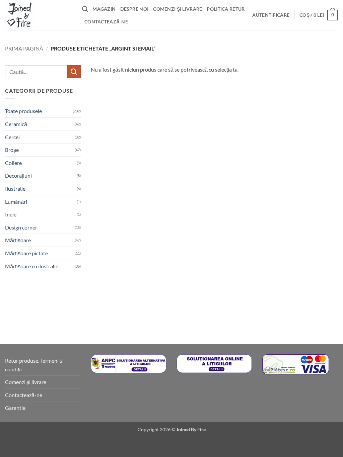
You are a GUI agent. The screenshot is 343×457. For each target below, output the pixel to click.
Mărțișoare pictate (26, 253)
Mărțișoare (18, 240)
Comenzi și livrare (177, 9)
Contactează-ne (106, 21)
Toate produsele (23, 111)
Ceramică (16, 124)
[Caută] (85, 9)
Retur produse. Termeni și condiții (34, 364)
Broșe (12, 150)
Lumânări (16, 201)
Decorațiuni (18, 175)
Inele (10, 214)
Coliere (13, 163)
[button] (270, 15)
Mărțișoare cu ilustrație (31, 266)
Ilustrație (15, 188)
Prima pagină (24, 48)
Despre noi (134, 9)
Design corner (21, 227)
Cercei (12, 137)
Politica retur (226, 9)
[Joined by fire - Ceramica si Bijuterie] (38, 15)
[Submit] (74, 71)
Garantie (15, 407)
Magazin (104, 9)
